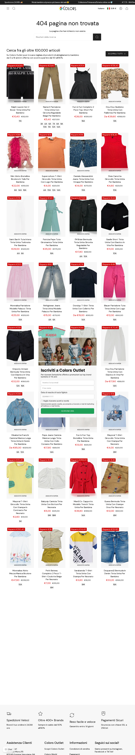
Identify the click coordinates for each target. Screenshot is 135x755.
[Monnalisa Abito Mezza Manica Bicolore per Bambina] (20, 547)
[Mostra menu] (8, 8)
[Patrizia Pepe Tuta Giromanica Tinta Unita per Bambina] (51, 216)
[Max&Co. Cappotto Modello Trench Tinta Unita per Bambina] (83, 478)
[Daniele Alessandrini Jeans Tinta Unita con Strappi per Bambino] (83, 153)
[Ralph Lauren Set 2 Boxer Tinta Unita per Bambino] (20, 83)
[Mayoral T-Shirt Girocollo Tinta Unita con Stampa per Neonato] (114, 412)
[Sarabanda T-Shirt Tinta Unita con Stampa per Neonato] (83, 547)
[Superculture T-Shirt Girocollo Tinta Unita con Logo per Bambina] (51, 153)
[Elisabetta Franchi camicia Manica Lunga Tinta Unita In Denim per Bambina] (20, 412)
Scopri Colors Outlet (54, 749)
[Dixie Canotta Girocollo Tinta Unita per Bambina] (114, 153)
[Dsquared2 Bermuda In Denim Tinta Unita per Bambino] (114, 547)
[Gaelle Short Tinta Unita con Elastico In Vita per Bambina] (114, 216)
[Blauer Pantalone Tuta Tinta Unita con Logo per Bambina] (114, 282)
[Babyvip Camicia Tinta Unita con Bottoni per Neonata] (51, 478)
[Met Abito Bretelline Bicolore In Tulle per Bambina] (20, 153)
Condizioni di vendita (80, 749)
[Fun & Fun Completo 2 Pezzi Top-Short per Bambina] (83, 83)
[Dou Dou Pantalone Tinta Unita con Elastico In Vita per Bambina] (114, 345)
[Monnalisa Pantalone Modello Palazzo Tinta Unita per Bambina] (20, 282)
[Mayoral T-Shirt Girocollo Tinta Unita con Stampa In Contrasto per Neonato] (20, 478)
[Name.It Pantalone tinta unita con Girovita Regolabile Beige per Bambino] (51, 83)
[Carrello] (127, 8)
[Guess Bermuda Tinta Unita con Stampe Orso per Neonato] (114, 478)
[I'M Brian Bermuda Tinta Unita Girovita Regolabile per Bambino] (83, 216)
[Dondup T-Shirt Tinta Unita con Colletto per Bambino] (83, 282)
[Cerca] (97, 37)
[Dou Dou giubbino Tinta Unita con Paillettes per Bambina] (114, 83)
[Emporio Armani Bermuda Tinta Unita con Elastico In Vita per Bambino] (20, 345)
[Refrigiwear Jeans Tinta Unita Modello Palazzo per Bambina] (51, 282)
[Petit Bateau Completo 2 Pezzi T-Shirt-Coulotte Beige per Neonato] (51, 547)
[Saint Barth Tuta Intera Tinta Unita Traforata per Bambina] (20, 216)
